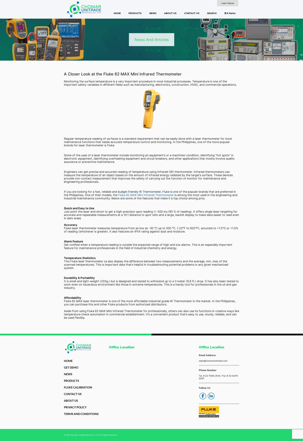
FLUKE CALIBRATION (78, 387)
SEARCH (212, 13)
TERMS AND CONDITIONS (81, 414)
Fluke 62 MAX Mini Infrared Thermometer (146, 195)
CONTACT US (191, 13)
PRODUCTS (135, 13)
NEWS (152, 13)
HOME (117, 13)
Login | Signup (227, 3)
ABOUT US (170, 13)
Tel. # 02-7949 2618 (209, 375)
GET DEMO (71, 367)
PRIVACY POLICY (75, 407)
